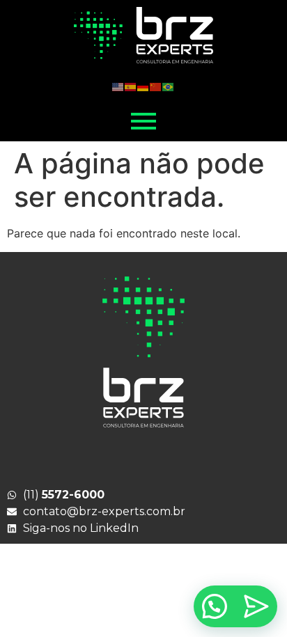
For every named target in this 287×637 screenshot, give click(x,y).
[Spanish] (131, 86)
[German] (143, 86)
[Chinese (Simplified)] (156, 86)
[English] (118, 86)
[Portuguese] (168, 86)
